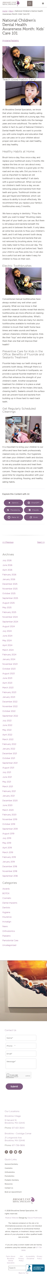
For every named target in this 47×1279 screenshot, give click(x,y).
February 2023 (9, 692)
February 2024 (9, 655)
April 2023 (7, 683)
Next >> (41, 542)
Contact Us (9, 1188)
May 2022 (6, 730)
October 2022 (8, 711)
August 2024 (8, 626)
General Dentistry (11, 1164)
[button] (43, 3)
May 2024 (7, 641)
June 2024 (7, 636)
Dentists (6, 908)
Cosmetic (6, 898)
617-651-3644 (18, 1128)
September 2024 (10, 622)
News (5, 926)
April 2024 (7, 645)
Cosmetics (8, 1168)
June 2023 (7, 678)
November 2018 (9, 871)
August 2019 (8, 834)
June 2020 (7, 805)
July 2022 (6, 721)
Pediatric (15, 41)
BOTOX (6, 893)
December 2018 (9, 867)
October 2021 (8, 758)
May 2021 (6, 782)
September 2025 (10, 598)
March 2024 (8, 650)
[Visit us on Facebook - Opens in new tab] (6, 1152)
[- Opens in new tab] (20, 1152)
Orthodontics (8, 931)
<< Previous (7, 542)
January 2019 (8, 862)
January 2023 (8, 697)
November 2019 (9, 819)
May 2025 (7, 608)
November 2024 (10, 617)
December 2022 (9, 702)
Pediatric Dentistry (12, 1180)
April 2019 (7, 848)
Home (4, 11)
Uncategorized (9, 945)
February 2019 (9, 857)
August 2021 (8, 768)
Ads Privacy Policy (21, 1259)
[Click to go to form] (29, 3)
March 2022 (7, 739)
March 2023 (7, 688)
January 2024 (8, 659)
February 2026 (9, 575)
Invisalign (6, 922)
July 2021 (6, 772)
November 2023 (10, 664)
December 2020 (10, 801)
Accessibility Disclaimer (30, 1257)
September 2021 (9, 763)
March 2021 (7, 787)
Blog (11, 11)
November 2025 (10, 589)
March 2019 (7, 852)
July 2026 (7, 560)
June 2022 (7, 725)
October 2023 (9, 669)
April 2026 (7, 570)
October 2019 (8, 824)
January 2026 (8, 579)
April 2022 (7, 735)
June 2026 (7, 565)
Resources (9, 1184)
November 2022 (9, 706)
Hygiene (6, 41)
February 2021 (9, 791)
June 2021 (7, 777)
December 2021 (9, 754)
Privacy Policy (39, 1257)
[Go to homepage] (10, 4)
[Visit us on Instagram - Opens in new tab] (11, 1152)
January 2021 (8, 796)
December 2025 (9, 584)
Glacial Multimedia (34, 1218)
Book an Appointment (13, 1192)
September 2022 (10, 716)
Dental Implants (9, 903)
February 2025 (9, 612)
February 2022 (9, 744)
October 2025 (9, 593)
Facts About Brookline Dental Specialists (10, 1260)
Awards (6, 889)
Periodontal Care (10, 941)
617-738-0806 (18, 1145)
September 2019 (10, 829)
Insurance (6, 917)
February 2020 (9, 815)
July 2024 (7, 631)
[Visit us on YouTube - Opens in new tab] (15, 1152)
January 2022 (8, 749)
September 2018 (10, 876)
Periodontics (9, 1176)
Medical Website (11, 1218)
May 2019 (6, 843)
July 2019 (6, 838)
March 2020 (8, 810)
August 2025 (8, 603)
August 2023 (8, 674)
